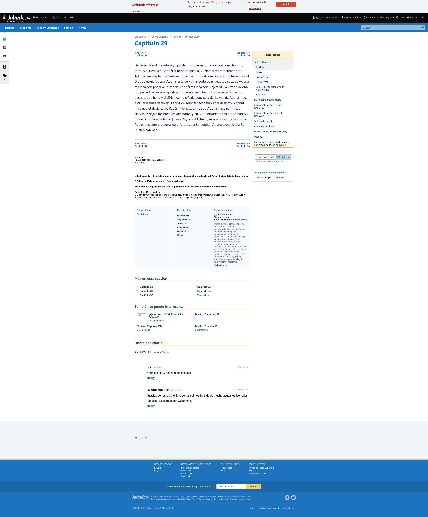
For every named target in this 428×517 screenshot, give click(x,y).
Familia (68, 28)
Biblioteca (140, 36)
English (268, 177)
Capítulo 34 (204, 291)
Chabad (174, 496)
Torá (216, 499)
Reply (151, 378)
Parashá (224, 470)
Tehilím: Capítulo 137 (207, 314)
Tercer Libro (183, 223)
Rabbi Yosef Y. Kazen (195, 499)
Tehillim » (142, 214)
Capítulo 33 (204, 286)
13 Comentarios (156, 320)
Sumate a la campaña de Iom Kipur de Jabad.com (210, 4)
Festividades (226, 468)
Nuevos (157, 352)
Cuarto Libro (183, 227)
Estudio (9, 28)
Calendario (186, 470)
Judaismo (223, 499)
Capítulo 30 (146, 286)
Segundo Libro (184, 219)
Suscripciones (187, 476)
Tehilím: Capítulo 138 (149, 326)
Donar (402, 17)
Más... (180, 235)
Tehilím (176, 36)
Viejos (165, 352)
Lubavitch (182, 496)
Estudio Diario (187, 473)
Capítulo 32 (146, 295)
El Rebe (252, 470)
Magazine (158, 470)
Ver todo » (203, 295)
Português (279, 177)
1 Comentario (143, 330)
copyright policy (198, 197)
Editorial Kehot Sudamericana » (230, 219)
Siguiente (243, 54)
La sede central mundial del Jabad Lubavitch (235, 496)
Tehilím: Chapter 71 (206, 326)
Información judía (236, 499)
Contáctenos (288, 508)
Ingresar (319, 17)
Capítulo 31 (146, 291)
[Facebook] (287, 497)
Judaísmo (25, 28)
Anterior (141, 54)
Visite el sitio (220, 265)
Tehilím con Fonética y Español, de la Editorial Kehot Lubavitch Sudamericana (203, 176)
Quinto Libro (183, 231)
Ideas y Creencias (48, 28)
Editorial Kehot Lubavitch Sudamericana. (160, 181)
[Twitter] (293, 497)
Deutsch (259, 177)
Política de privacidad (269, 508)
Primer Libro (192, 36)
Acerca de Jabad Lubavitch (261, 468)
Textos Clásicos (159, 36)
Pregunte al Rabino (352, 17)
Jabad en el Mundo (258, 473)
